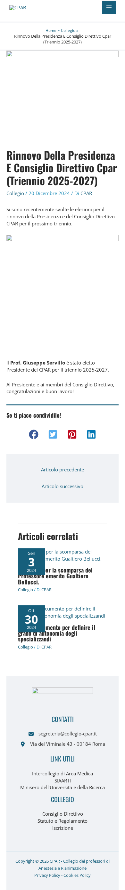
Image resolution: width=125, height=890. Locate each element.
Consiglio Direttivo (62, 813)
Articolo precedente (62, 469)
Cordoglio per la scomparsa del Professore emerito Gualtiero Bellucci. (55, 575)
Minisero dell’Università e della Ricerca (62, 787)
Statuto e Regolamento (63, 821)
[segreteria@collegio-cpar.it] (63, 733)
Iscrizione (62, 828)
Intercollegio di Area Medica (62, 773)
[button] (34, 434)
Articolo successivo (62, 486)
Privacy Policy (47, 875)
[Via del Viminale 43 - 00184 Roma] (62, 744)
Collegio (15, 193)
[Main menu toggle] (109, 7)
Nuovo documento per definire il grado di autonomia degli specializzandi (56, 633)
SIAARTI (62, 780)
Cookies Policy (77, 875)
